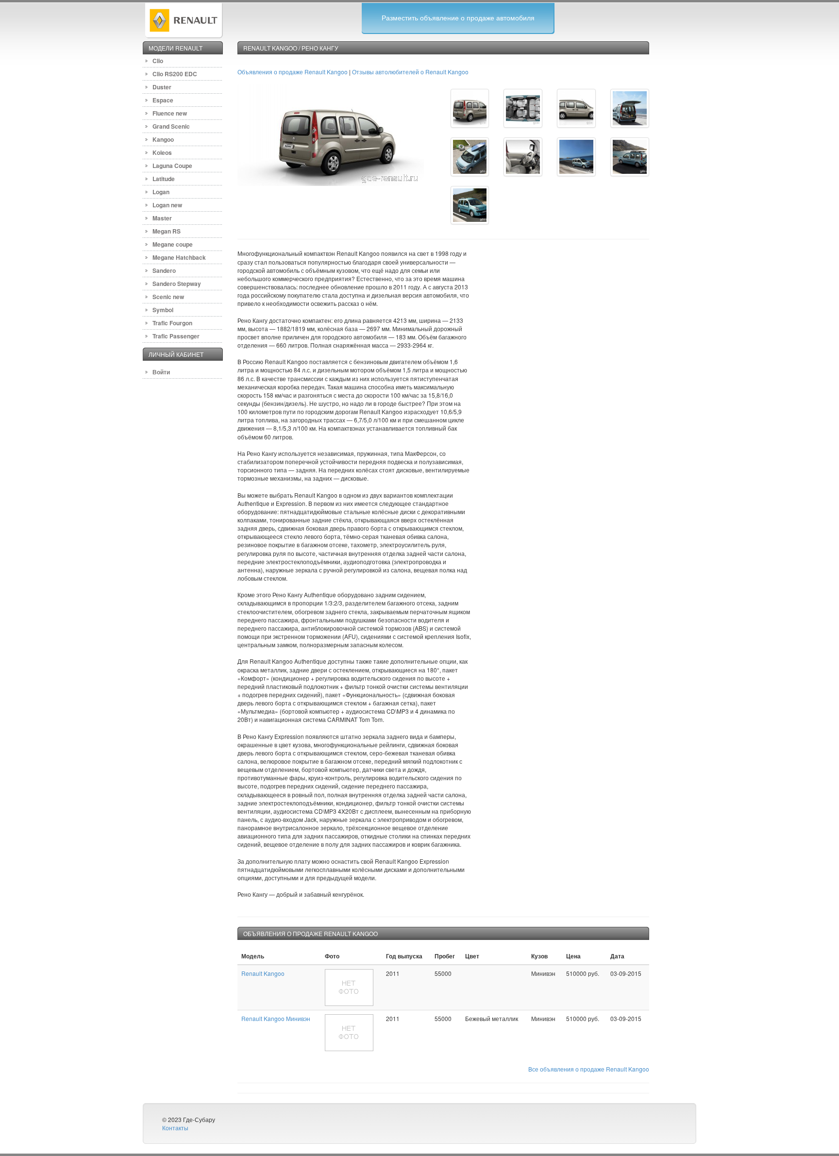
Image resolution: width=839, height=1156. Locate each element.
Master (162, 218)
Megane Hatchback (179, 257)
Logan (160, 191)
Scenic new (168, 296)
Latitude (163, 178)
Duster (161, 87)
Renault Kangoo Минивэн (275, 1018)
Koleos (162, 152)
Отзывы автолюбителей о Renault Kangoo (410, 71)
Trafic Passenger (176, 336)
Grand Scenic (171, 126)
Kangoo (163, 139)
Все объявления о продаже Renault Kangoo (588, 1069)
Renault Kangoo (263, 973)
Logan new (167, 205)
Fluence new (169, 113)
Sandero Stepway (176, 283)
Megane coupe (172, 244)
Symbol (162, 309)
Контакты (175, 1127)
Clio (157, 60)
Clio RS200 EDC (174, 73)
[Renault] (183, 19)
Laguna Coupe (172, 165)
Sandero (164, 270)
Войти (161, 372)
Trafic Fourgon (172, 322)
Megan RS (166, 231)
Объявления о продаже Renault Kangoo (292, 71)
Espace (162, 100)
